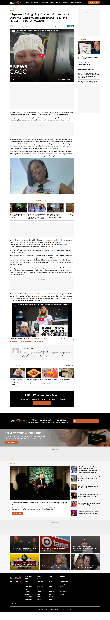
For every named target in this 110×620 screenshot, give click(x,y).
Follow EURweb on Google (87, 421)
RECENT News (41, 200)
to (54, 148)
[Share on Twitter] (70, 26)
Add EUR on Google (61, 26)
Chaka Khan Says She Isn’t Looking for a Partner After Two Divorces (88, 512)
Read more (18, 514)
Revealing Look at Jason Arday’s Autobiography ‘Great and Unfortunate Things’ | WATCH (88, 57)
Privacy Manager (13, 603)
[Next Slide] (72, 211)
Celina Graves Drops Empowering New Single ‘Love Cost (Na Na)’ (87, 63)
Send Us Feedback (41, 403)
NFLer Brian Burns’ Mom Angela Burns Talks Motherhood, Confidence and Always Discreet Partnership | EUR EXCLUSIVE (36, 216)
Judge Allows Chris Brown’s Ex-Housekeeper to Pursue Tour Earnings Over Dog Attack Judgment (85, 548)
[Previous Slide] (11, 211)
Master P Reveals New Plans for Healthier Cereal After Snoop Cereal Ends (88, 68)
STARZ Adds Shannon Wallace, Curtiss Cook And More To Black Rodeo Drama (88, 82)
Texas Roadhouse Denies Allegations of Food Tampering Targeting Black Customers (23, 565)
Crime (12, 10)
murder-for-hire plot (39, 296)
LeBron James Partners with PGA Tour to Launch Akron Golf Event (88, 495)
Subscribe (11, 442)
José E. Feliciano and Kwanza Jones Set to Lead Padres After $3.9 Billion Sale (24, 549)
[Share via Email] (73, 26)
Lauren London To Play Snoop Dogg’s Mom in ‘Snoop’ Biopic (89, 504)
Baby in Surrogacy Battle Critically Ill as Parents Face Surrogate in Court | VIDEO (54, 216)
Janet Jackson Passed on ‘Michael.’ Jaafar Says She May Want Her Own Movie (85, 566)
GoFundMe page (51, 240)
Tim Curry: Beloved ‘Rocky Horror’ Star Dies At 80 (88, 487)
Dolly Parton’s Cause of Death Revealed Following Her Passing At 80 (54, 566)
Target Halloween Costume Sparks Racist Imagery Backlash (54, 549)
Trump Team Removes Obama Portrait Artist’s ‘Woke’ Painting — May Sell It (18, 216)
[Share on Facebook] (68, 26)
